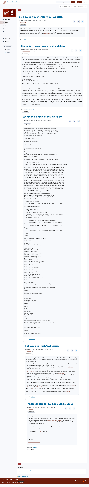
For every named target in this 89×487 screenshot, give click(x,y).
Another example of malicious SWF (43, 116)
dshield (32, 109)
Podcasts (7, 25)
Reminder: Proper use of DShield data (43, 45)
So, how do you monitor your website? (41, 16)
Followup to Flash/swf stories (42, 345)
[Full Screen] (74, 21)
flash (32, 397)
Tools (6, 35)
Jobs (6, 28)
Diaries (6, 22)
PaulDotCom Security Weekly (54, 420)
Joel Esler (31, 409)
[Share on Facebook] (78, 21)
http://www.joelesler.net (34, 442)
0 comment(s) (23, 24)
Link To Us (4, 482)
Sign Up (85, 2)
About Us (7, 41)
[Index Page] (4, 2)
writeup (62, 364)
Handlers (14, 482)
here (73, 385)
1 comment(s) (29, 353)
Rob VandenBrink (72, 6)
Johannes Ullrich (26, 51)
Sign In (79, 2)
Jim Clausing (23, 22)
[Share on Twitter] (82, 21)
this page (70, 367)
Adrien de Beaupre (29, 121)
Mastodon (8, 49)
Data (6, 32)
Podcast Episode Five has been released (50, 403)
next (19, 10)
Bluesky (8, 52)
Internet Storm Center (13, 2)
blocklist (28, 109)
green (85, 6)
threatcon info (30, 371)
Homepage (7, 19)
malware (31, 339)
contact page (47, 33)
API (13, 481)
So (25, 39)
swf (34, 339)
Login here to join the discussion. (27, 471)
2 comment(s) (25, 53)
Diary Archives (23, 477)
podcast (35, 447)
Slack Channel (8, 46)
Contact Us (7, 38)
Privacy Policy (20, 482)
